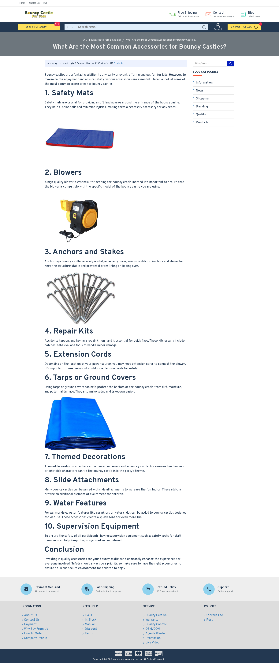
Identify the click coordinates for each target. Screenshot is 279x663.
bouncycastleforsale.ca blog (105, 40)
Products (118, 63)
